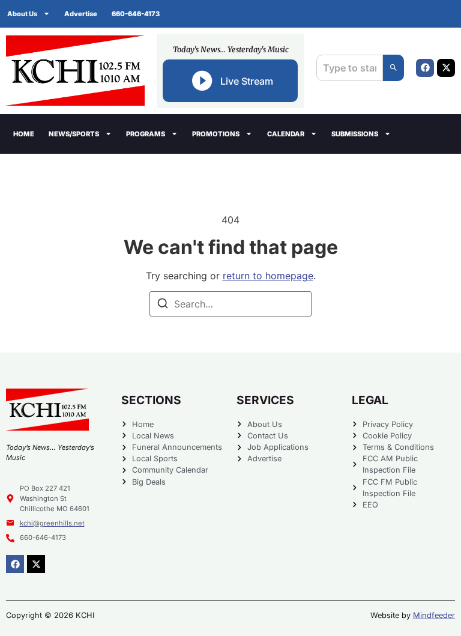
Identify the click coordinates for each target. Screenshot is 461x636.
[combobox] (349, 68)
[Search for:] (230, 303)
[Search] (393, 68)
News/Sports (74, 134)
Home (23, 134)
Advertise (80, 14)
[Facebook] (425, 68)
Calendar (285, 134)
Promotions (216, 134)
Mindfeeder (434, 615)
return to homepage (268, 276)
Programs (145, 134)
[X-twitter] (446, 68)
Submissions (354, 134)
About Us (22, 14)
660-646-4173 (136, 14)
